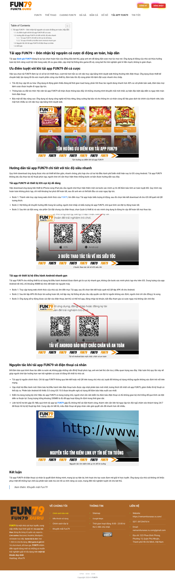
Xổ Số (104, 15)
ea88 (93, 574)
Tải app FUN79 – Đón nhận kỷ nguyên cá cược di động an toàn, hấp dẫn (41, 30)
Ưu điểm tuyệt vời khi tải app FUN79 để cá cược (34, 33)
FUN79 (38, 15)
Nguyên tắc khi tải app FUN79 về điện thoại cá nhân (35, 43)
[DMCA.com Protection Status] (107, 534)
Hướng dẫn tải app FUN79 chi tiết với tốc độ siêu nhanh (36, 35)
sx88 (88, 574)
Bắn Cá (94, 15)
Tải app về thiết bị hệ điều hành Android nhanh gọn (38, 40)
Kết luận (19, 46)
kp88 (82, 574)
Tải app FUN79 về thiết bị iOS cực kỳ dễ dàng (35, 38)
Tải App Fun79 (119, 15)
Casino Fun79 (68, 15)
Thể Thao (50, 15)
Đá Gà (82, 15)
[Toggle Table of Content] (66, 26)
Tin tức (136, 15)
